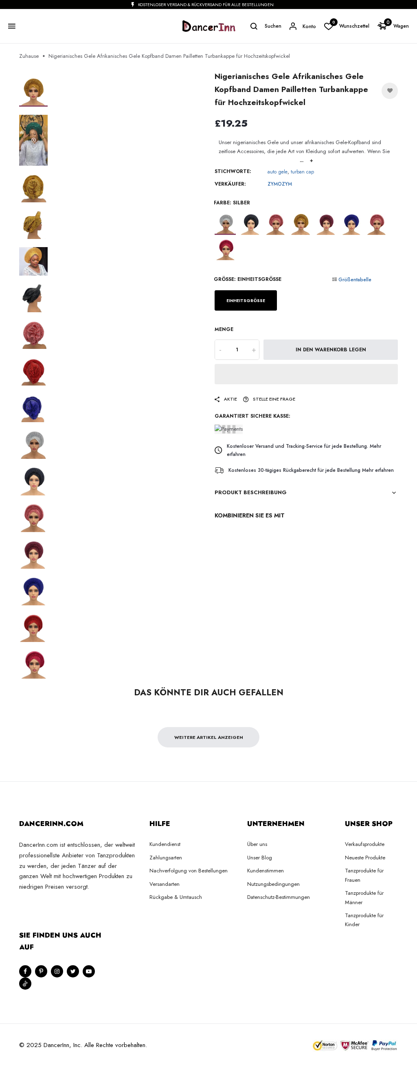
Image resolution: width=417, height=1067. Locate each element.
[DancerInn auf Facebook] (25, 971)
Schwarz (250, 224)
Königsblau (351, 224)
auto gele (278, 171)
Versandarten (164, 884)
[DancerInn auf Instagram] (57, 971)
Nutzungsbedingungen (273, 884)
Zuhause (29, 56)
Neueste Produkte (365, 857)
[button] (306, 374)
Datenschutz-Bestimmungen (278, 897)
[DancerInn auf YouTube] (89, 971)
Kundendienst (164, 844)
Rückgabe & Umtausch (175, 897)
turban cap (302, 171)
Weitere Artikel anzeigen (208, 737)
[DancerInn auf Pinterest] (41, 971)
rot (376, 224)
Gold (301, 224)
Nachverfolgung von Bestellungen (188, 870)
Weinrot (326, 224)
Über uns (257, 844)
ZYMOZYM (280, 184)
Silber (225, 224)
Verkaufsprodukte (364, 844)
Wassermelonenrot (275, 224)
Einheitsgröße (245, 301)
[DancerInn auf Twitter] (73, 971)
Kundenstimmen (265, 870)
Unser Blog (259, 857)
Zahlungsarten (165, 857)
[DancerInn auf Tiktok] (25, 983)
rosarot (225, 249)
